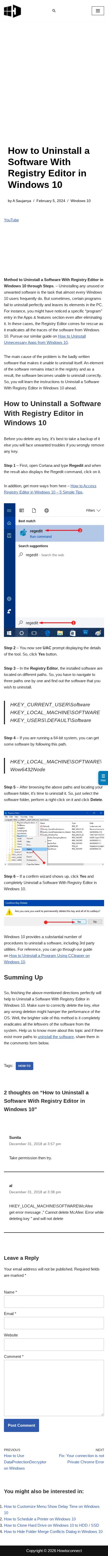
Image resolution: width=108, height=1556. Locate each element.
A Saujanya (22, 201)
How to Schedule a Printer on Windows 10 (40, 1519)
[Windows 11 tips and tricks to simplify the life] (13, 11)
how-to (24, 1065)
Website (11, 1335)
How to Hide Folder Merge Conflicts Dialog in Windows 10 (53, 1531)
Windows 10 (81, 201)
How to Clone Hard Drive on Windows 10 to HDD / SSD (51, 1525)
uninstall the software (56, 1036)
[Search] (54, 10)
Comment (14, 1356)
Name (10, 1292)
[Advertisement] (54, 88)
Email (10, 1313)
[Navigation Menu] (98, 10)
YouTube (11, 220)
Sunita (15, 1137)
